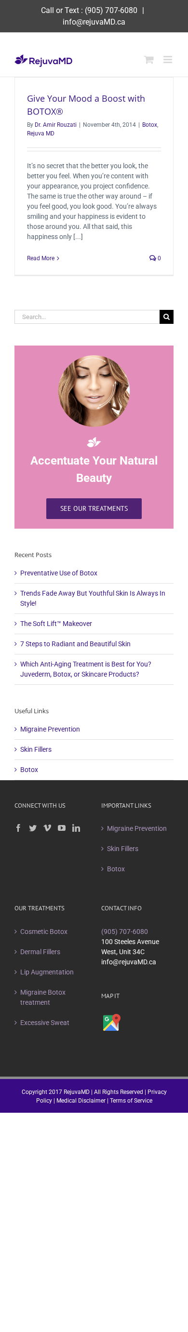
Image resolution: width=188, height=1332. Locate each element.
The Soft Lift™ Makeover (56, 623)
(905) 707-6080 (111, 10)
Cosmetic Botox (43, 931)
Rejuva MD (40, 133)
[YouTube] (62, 828)
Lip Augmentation (47, 972)
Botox (149, 124)
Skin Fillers (36, 749)
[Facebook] (18, 828)
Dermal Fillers (40, 952)
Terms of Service (131, 1100)
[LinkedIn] (76, 828)
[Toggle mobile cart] (149, 59)
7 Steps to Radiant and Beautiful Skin (75, 644)
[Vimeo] (47, 828)
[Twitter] (33, 828)
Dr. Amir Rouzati (56, 124)
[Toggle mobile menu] (168, 59)
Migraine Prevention (50, 729)
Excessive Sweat (44, 1022)
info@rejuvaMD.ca (94, 22)
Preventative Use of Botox (58, 573)
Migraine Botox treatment (43, 997)
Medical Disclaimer (81, 1100)
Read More (40, 258)
